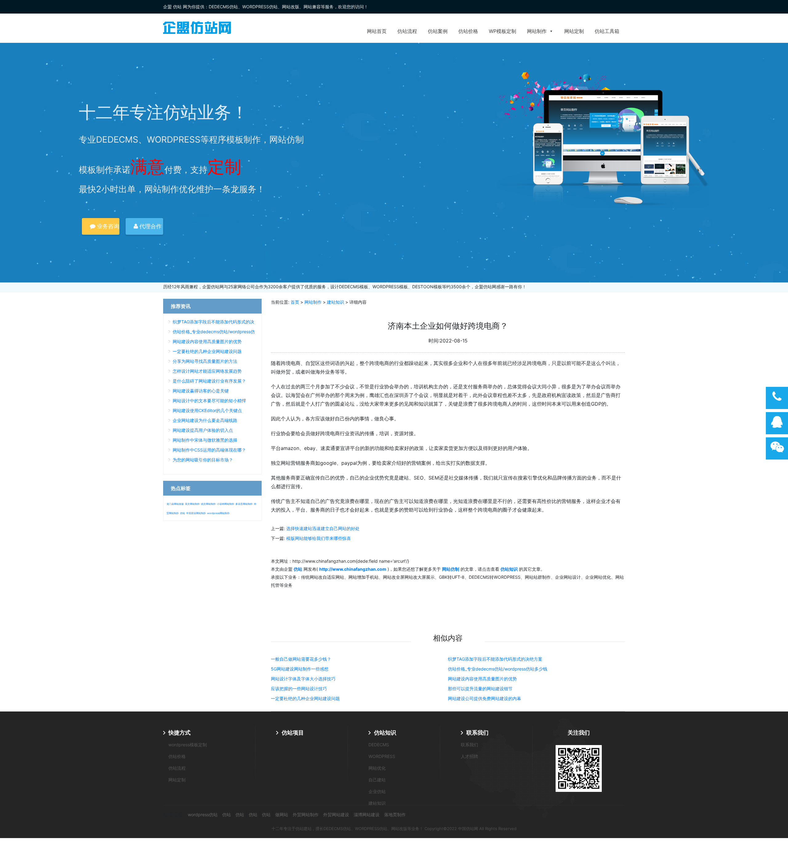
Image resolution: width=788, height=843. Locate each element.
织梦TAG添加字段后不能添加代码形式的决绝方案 (495, 659)
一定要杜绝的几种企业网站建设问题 (305, 698)
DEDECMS (378, 744)
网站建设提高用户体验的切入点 (203, 430)
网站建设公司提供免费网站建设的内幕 (484, 698)
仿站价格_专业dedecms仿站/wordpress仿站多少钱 (497, 668)
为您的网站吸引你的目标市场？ (203, 459)
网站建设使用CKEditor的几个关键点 (207, 410)
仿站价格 (468, 31)
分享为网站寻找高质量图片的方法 (205, 361)
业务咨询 (107, 226)
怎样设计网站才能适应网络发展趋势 (207, 371)
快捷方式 (179, 732)
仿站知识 (385, 732)
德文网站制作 (208, 503)
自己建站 (377, 779)
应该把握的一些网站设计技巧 (299, 688)
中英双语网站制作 (196, 513)
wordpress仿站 (203, 814)
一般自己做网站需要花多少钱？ (301, 659)
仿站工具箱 (607, 31)
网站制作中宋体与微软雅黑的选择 (205, 440)
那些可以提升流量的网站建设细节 (480, 688)
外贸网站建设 (336, 814)
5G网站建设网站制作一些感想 (299, 668)
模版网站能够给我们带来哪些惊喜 (318, 538)
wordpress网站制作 (218, 513)
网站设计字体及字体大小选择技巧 (303, 678)
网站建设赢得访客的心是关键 (201, 390)
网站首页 (377, 31)
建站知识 (335, 302)
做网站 (281, 814)
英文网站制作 (192, 503)
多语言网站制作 (244, 503)
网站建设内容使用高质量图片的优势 (482, 678)
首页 (295, 302)
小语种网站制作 (225, 503)
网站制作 (537, 31)
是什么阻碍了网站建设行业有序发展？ (209, 380)
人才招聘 (469, 756)
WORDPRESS (381, 756)
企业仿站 (377, 791)
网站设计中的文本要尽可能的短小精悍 (209, 400)
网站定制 (574, 31)
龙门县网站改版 (175, 503)
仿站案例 (438, 31)
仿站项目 (293, 732)
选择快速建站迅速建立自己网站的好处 (323, 528)
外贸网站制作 (306, 814)
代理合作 (150, 226)
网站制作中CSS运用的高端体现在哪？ (209, 449)
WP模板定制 (502, 31)
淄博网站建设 (367, 814)
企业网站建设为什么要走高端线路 (205, 420)
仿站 (182, 513)
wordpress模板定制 (187, 744)
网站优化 (377, 768)
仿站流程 (407, 31)
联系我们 (477, 732)
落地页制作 (395, 814)
